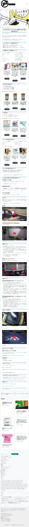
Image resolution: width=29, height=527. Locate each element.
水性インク (4, 330)
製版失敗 (23, 517)
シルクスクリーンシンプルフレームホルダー (7, 129)
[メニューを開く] (27, 3)
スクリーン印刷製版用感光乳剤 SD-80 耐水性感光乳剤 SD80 (15, 103)
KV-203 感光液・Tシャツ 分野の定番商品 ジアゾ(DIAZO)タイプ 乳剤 (7, 103)
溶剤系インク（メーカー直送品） (7, 458)
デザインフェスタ (18, 513)
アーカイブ (2, 521)
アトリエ (12, 526)
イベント (23, 526)
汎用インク (19, 318)
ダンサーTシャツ (11, 513)
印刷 (26, 515)
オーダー (8, 511)
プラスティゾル (4, 515)
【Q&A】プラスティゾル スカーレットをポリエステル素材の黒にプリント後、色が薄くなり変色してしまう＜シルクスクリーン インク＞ (22, 467)
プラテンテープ (21, 312)
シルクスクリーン (18, 511)
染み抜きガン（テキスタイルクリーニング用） (15, 157)
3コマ (1, 526)
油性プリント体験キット (13, 406)
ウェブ (26, 526)
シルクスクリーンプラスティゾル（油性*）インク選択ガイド (21, 422)
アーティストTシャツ (18, 526)
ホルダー (4, 311)
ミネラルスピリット (20, 381)
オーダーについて (3, 488)
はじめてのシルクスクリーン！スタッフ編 (9, 412)
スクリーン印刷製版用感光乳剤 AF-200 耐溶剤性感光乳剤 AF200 (23, 103)
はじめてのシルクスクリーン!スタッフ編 (6, 486)
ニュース (2, 502)
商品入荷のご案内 (3, 503)
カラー (13, 511)
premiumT (4, 33)
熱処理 (8, 517)
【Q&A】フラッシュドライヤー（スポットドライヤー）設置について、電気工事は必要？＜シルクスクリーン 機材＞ (22, 450)
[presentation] (21, 433)
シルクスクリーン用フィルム (12, 278)
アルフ (13, 526)
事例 (18, 515)
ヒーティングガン (9, 275)
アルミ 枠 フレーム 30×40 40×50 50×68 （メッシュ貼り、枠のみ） (7, 73)
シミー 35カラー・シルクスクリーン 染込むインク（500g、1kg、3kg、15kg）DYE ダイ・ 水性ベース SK (15, 74)
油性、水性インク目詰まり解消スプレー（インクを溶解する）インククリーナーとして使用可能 (7, 158)
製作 (15, 517)
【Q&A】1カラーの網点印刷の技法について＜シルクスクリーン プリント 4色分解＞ (7, 422)
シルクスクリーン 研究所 (6, 27)
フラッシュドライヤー (6, 320)
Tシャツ (4, 526)
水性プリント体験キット (6, 406)
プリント (9, 515)
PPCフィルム (18, 278)
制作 (22, 515)
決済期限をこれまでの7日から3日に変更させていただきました (7, 432)
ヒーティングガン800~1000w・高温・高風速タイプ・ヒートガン (15, 130)
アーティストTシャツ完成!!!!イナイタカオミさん (7, 474)
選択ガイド (3, 27)
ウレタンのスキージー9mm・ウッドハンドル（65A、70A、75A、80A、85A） (23, 130)
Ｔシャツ (3, 519)
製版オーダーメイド (10, 289)
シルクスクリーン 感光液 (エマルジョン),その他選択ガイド (21, 440)
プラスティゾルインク (11, 40)
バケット (4, 274)
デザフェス (25, 513)
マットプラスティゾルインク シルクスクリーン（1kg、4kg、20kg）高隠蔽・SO (23, 73)
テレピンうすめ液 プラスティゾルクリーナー (23, 157)
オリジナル (3, 511)
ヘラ (5, 317)
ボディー (14, 515)
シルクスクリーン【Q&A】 (4, 489)
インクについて (3, 487)
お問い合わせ (11, 232)
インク (24, 526)
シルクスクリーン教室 (5, 513)
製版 (19, 517)
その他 (1, 490)
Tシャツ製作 (8, 526)
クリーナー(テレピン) (15, 381)
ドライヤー (13, 275)
